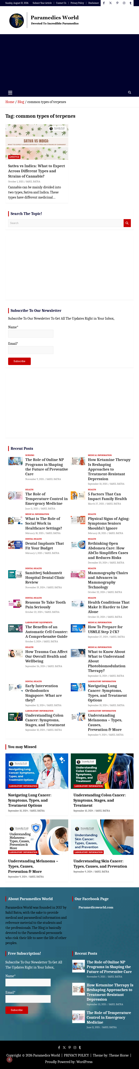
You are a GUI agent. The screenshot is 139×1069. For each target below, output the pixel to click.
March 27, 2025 (96, 503)
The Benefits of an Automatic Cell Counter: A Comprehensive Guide (46, 632)
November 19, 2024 (35, 587)
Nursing (29, 455)
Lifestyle (14, 157)
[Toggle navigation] (10, 92)
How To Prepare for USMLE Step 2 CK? (105, 629)
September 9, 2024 (97, 734)
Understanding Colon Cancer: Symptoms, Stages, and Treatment (45, 720)
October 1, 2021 (16, 181)
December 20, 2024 (98, 562)
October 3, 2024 (33, 641)
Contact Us (61, 3)
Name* (13, 327)
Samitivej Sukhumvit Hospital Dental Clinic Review (45, 578)
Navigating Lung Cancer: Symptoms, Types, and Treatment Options (107, 693)
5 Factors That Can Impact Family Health (107, 496)
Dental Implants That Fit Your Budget (44, 545)
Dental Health (33, 539)
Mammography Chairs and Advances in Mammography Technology (108, 580)
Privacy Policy (77, 3)
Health (29, 489)
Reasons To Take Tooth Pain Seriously (45, 604)
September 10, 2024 (98, 705)
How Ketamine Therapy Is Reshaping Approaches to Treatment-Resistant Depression (109, 469)
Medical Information (100, 455)
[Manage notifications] (9, 1059)
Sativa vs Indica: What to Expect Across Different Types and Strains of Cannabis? (36, 171)
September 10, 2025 (98, 483)
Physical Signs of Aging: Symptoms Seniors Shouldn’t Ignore (108, 523)
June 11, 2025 (32, 508)
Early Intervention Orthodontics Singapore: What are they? (43, 693)
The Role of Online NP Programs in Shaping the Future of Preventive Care (46, 466)
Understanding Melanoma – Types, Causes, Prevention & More (33, 866)
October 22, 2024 (96, 592)
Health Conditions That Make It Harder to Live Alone (109, 607)
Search (127, 223)
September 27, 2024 (98, 636)
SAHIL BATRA (33, 181)
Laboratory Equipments (38, 622)
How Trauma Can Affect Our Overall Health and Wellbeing (46, 656)
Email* (13, 344)
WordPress (84, 1062)
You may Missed (22, 746)
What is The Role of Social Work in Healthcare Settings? (43, 523)
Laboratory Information (102, 681)
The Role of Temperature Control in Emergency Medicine (46, 499)
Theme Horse (119, 1055)
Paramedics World (46, 1055)
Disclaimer (93, 3)
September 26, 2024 (35, 666)
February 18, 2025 (34, 533)
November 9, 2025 (34, 479)
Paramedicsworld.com (96, 907)
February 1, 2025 (34, 553)
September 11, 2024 (97, 675)
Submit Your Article (42, 3)
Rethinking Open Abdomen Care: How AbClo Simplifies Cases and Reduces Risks (108, 550)
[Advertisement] (69, 61)
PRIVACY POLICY (76, 1055)
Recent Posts (22, 448)
